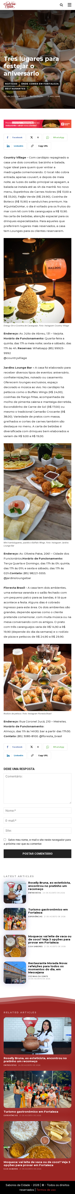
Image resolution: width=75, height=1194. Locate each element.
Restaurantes (15, 88)
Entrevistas (34, 893)
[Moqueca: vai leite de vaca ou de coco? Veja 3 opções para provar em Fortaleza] (15, 946)
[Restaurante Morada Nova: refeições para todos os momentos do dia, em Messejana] (15, 973)
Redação (38, 96)
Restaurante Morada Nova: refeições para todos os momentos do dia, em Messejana (48, 967)
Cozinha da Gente (38, 976)
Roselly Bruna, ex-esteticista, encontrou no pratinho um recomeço (49, 886)
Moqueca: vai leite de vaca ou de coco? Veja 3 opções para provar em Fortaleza (49, 939)
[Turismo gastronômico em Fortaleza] (15, 919)
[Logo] (11, 5)
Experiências (35, 917)
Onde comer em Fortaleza (40, 83)
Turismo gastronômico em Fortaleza (48, 911)
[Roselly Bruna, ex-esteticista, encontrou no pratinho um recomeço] (15, 892)
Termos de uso (46, 1189)
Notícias (11, 83)
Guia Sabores (35, 946)
